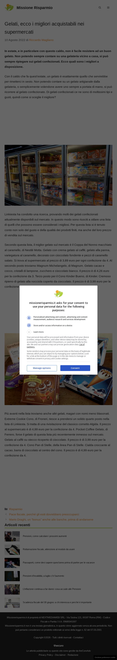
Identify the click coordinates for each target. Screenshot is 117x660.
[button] (58, 332)
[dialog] (59, 330)
